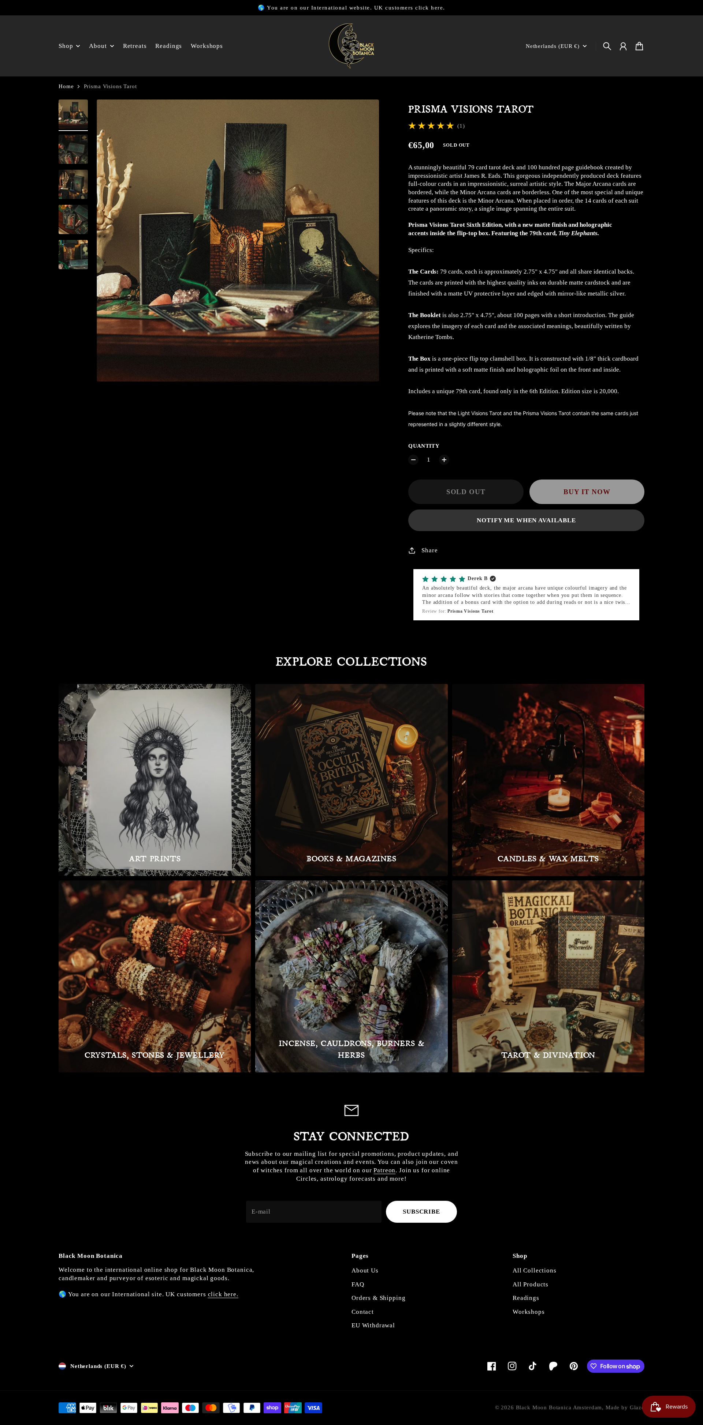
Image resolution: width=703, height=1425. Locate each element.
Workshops (529, 1311)
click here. (223, 1294)
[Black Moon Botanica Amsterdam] (351, 46)
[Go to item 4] (73, 219)
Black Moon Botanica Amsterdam (559, 1407)
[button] (526, 594)
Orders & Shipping (378, 1297)
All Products (530, 1284)
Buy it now (586, 492)
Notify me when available (526, 520)
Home (66, 86)
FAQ (358, 1284)
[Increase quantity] (444, 460)
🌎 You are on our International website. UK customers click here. (351, 8)
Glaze (637, 1407)
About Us (365, 1270)
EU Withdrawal (373, 1325)
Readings (526, 1297)
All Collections (535, 1270)
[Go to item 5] (73, 254)
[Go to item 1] (73, 114)
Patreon (384, 1170)
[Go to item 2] (73, 149)
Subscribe (421, 1211)
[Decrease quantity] (413, 460)
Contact (363, 1311)
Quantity (423, 446)
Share (429, 550)
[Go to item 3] (73, 184)
